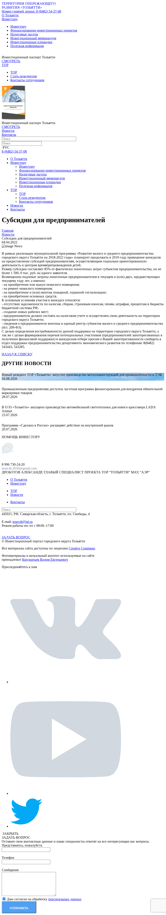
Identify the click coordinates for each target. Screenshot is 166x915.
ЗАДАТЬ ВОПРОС (16, 537)
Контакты (9, 134)
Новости (8, 131)
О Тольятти (10, 15)
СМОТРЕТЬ (11, 61)
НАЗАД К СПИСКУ (17, 354)
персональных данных (64, 899)
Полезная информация (27, 46)
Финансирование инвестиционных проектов (43, 30)
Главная (7, 230)
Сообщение (10, 870)
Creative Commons (82, 548)
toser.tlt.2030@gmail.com (19, 468)
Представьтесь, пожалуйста (22, 845)
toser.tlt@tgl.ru (23, 522)
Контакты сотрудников (27, 80)
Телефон (8, 857)
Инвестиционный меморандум (33, 38)
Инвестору (18, 26)
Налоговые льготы (24, 34)
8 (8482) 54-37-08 (31, 11)
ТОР (13, 72)
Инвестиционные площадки (31, 42)
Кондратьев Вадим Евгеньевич (45, 559)
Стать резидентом (23, 76)
